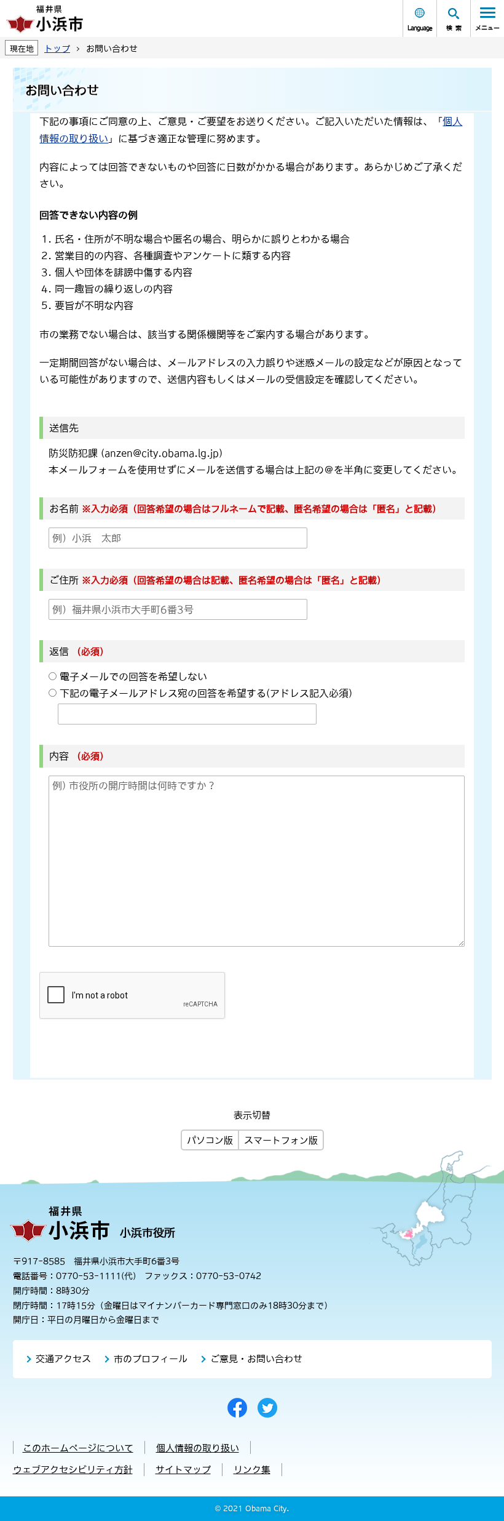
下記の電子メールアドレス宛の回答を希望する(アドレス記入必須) (206, 693)
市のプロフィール (150, 1358)
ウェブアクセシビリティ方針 (73, 1469)
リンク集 (252, 1469)
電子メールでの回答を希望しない (133, 676)
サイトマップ (183, 1469)
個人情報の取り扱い (197, 1448)
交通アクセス (63, 1358)
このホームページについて (78, 1448)
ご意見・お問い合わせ (256, 1358)
